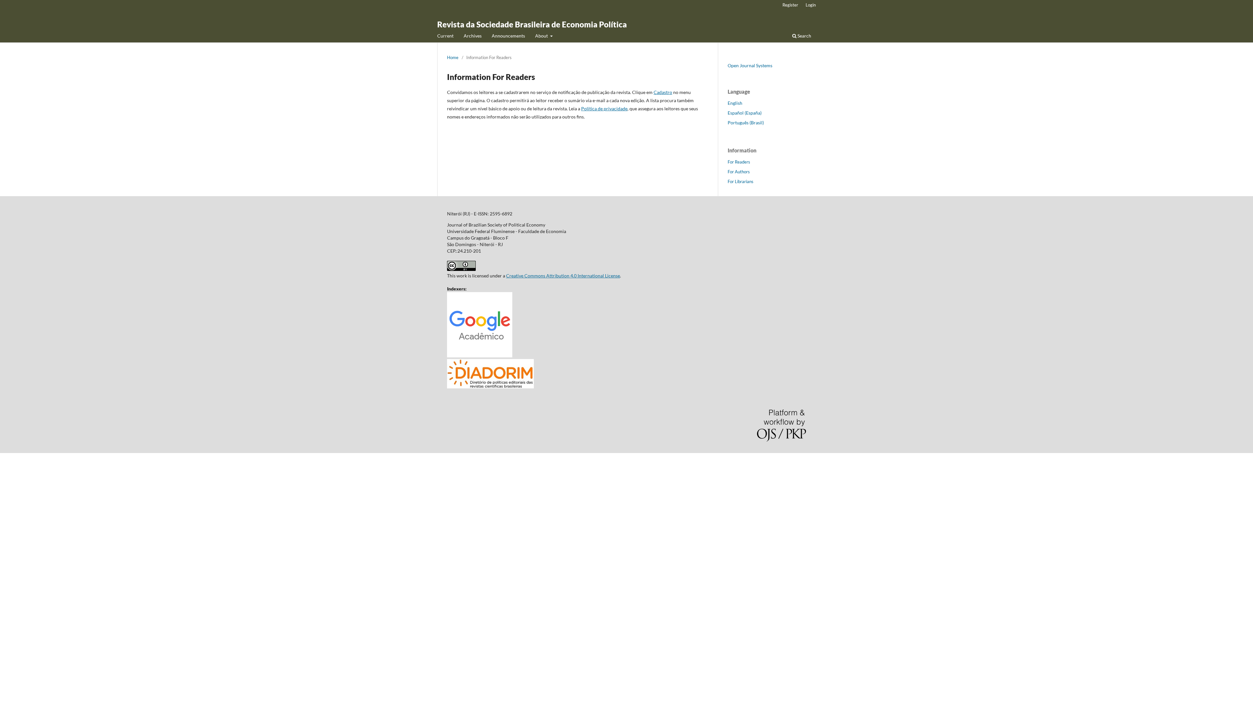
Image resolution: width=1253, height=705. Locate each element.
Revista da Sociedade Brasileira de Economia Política (532, 24)
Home (452, 57)
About (542, 36)
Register (790, 5)
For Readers (739, 161)
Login (811, 5)
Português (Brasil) (746, 122)
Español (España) (745, 113)
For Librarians (740, 181)
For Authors (739, 171)
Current (445, 36)
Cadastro (663, 92)
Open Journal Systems (750, 65)
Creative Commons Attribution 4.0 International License (563, 275)
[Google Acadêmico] (479, 355)
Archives (473, 36)
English (735, 103)
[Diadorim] (490, 386)
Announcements (508, 36)
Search (804, 36)
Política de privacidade (604, 108)
